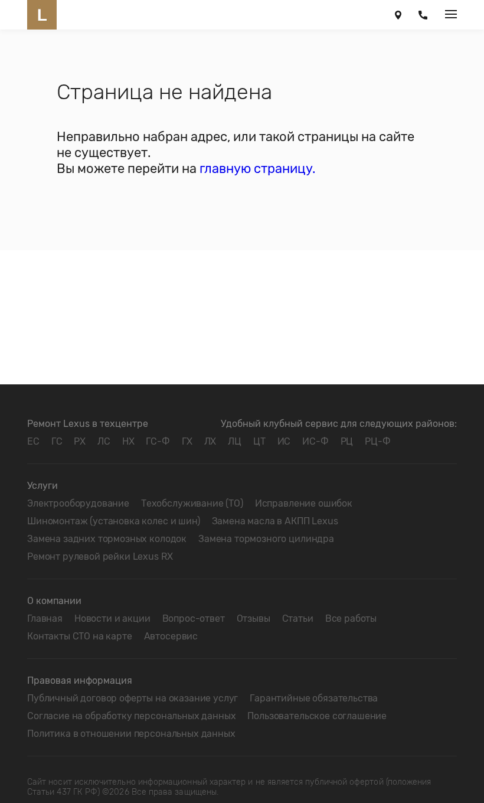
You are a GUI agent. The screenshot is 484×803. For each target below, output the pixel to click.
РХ (80, 441)
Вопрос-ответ (193, 618)
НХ (128, 441)
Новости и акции (112, 618)
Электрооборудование (78, 503)
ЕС (33, 441)
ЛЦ (234, 441)
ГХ (187, 441)
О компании (54, 600)
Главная (45, 618)
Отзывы (253, 618)
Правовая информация (79, 680)
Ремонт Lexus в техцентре (87, 423)
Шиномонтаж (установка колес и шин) (113, 521)
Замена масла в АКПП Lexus (275, 521)
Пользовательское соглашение (317, 716)
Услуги (42, 485)
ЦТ (259, 441)
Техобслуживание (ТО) (192, 503)
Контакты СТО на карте (79, 636)
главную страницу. (258, 169)
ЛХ (210, 441)
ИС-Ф (315, 441)
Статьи (297, 618)
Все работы (351, 618)
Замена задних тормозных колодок (107, 538)
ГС (57, 441)
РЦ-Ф (377, 441)
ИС (284, 441)
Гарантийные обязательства (314, 698)
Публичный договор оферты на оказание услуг (132, 698)
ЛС (103, 441)
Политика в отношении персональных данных (131, 733)
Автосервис (171, 636)
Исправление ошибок (303, 503)
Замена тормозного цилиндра (266, 538)
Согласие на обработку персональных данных (131, 716)
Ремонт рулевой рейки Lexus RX (99, 556)
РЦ (347, 441)
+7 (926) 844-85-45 (422, 15)
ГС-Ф (157, 441)
